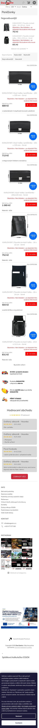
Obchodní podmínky (7, 491)
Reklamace (4, 499)
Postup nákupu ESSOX (8, 507)
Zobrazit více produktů (18, 49)
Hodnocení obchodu (19, 410)
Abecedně (18, 59)
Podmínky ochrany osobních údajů (12, 496)
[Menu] (34, 3)
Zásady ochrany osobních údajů (11, 706)
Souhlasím (18, 723)
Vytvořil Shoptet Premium (21, 639)
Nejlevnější (17, 55)
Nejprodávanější (7, 59)
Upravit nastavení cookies (23, 647)
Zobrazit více (19, 476)
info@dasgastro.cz (10, 523)
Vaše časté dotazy (7, 513)
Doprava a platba (6, 494)
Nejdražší (27, 55)
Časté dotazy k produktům (9, 510)
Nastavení (19, 716)
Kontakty (4, 504)
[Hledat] (23, 3)
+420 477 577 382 (10, 526)
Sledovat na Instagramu (18, 573)
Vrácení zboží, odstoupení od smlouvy (13, 502)
